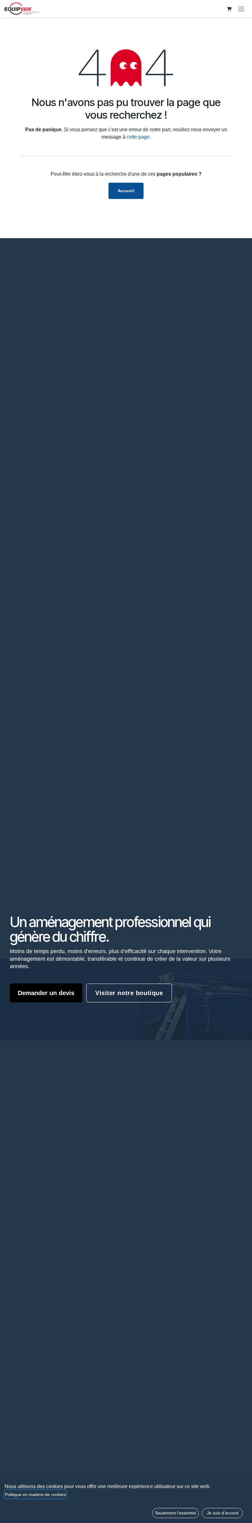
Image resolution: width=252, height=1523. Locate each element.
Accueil (126, 190)
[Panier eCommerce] (229, 8)
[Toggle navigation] (241, 8)
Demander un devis (46, 993)
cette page (138, 136)
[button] (175, 1513)
